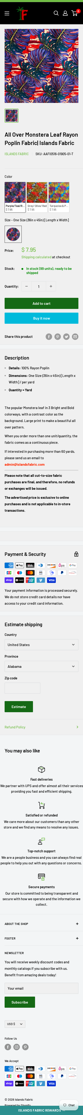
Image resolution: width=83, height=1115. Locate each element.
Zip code (11, 678)
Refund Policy (15, 727)
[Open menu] (7, 13)
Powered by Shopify (18, 1105)
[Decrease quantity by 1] (26, 286)
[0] (74, 13)
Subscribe (20, 1002)
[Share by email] (75, 336)
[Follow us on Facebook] (8, 1047)
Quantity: (12, 286)
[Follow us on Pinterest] (25, 1047)
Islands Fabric (17, 154)
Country (11, 634)
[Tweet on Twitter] (66, 336)
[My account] (65, 13)
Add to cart (41, 303)
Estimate (19, 706)
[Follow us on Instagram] (16, 1047)
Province (11, 656)
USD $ (11, 1024)
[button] (41, 1110)
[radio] (15, 197)
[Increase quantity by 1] (51, 286)
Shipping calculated (36, 257)
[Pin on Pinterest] (57, 336)
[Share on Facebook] (49, 336)
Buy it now (41, 318)
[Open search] (56, 13)
